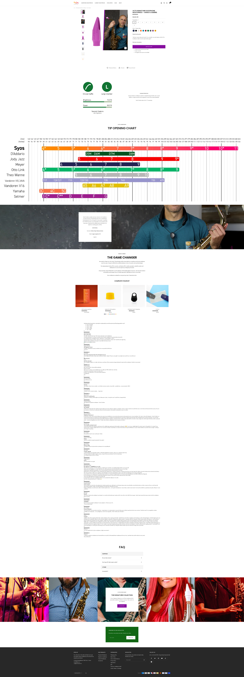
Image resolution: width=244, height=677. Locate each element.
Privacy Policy (113, 660)
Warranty (122, 67)
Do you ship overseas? (106, 558)
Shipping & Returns (112, 67)
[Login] (166, 2)
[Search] (164, 2)
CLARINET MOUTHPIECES (100, 3)
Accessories (100, 660)
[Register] (144, 659)
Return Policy (113, 656)
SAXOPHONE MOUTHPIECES (87, 3)
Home (74, 7)
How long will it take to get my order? (109, 562)
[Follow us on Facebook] (151, 658)
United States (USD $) (77, 673)
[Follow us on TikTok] (165, 658)
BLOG (116, 3)
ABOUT (120, 3)
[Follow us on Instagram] (158, 658)
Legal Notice (113, 662)
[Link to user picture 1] (87, 342)
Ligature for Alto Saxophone (110, 309)
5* (138, 22)
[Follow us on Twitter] (155, 658)
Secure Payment (132, 67)
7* (154, 22)
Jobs (111, 664)
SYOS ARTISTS (110, 3)
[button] (135, 14)
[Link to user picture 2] (92, 342)
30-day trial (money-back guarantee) (141, 49)
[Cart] (169, 3)
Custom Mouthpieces (102, 658)
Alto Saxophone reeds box (87, 309)
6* (146, 22)
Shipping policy (114, 655)
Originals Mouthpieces (102, 655)
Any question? (105, 571)
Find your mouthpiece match (116, 666)
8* (162, 22)
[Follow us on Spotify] (151, 662)
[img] (86, 332)
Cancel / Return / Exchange (116, 668)
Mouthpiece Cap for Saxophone (134, 309)
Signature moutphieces (102, 656)
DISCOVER (122, 605)
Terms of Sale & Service (115, 658)
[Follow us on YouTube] (162, 658)
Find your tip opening (137, 42)
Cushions (157, 309)
